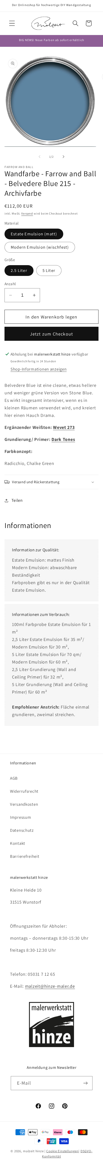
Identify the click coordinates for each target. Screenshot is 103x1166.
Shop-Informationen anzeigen (38, 369)
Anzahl (10, 283)
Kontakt (17, 843)
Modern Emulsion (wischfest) (40, 247)
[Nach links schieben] (39, 156)
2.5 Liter (19, 270)
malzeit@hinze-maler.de (50, 986)
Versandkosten (24, 804)
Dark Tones (63, 439)
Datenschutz (22, 830)
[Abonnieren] (85, 1083)
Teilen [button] (17, 500)
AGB (14, 778)
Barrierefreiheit (25, 856)
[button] (12, 23)
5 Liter (48, 270)
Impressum (20, 817)
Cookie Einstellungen (62, 1151)
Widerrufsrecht (24, 791)
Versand (27, 213)
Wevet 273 (63, 427)
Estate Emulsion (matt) (34, 234)
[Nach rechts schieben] (63, 156)
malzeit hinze (33, 1151)
